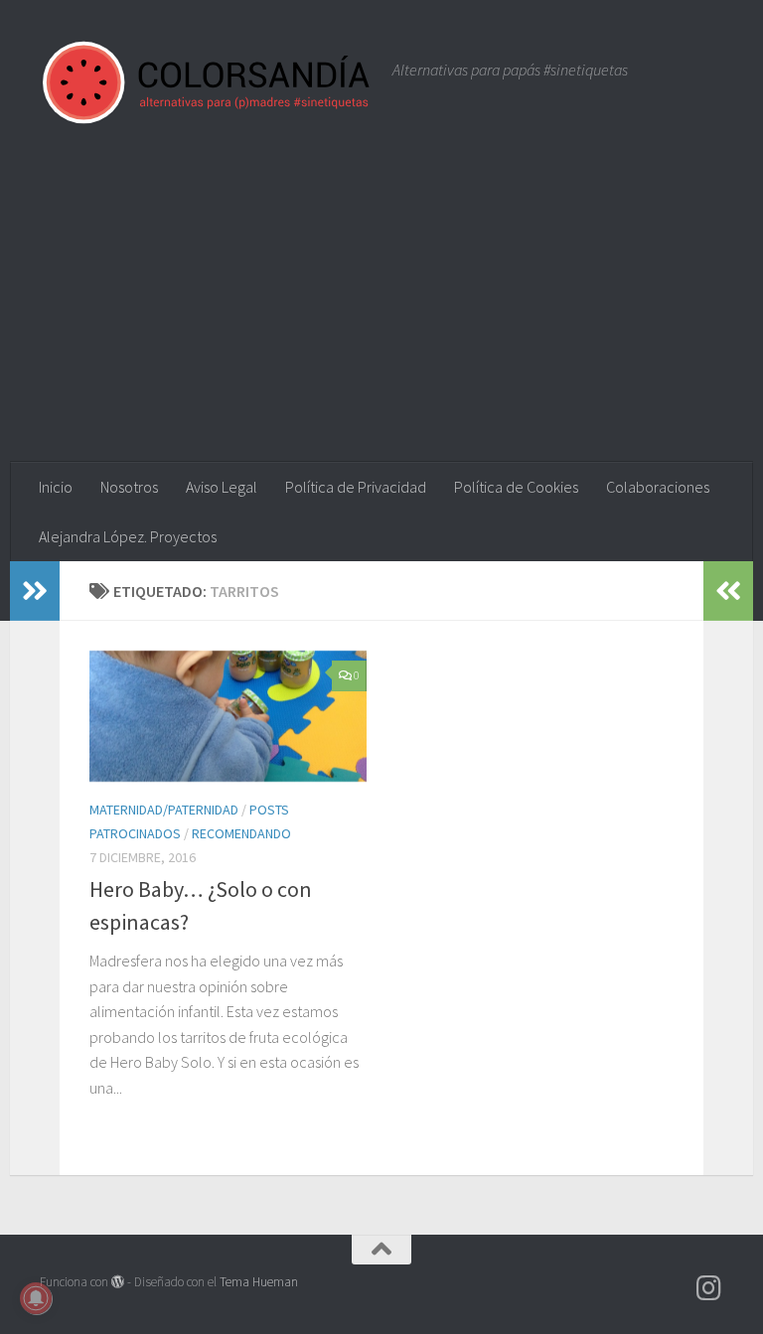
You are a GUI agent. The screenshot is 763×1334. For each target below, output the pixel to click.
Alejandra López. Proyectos (128, 536)
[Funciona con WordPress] (117, 1281)
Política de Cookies (516, 487)
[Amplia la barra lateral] (35, 591)
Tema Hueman (259, 1281)
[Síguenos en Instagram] (709, 1288)
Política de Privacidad (355, 487)
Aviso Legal (221, 487)
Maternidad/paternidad (163, 809)
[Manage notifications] (36, 1298)
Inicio (56, 487)
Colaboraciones (657, 487)
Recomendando (241, 833)
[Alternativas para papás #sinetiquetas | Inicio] (206, 82)
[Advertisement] (381, 313)
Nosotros (129, 487)
